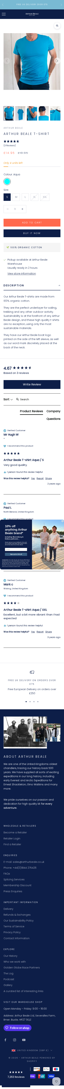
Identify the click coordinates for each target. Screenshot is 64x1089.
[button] (16, 1075)
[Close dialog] (62, 521)
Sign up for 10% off (16, 554)
